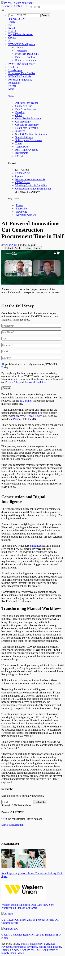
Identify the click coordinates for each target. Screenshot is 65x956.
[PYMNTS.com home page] (17, 2)
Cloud (18, 115)
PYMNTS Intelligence (21, 44)
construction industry (49, 946)
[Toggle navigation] (2, 10)
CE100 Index (22, 182)
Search (45, 15)
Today (11, 21)
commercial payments (25, 946)
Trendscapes (21, 50)
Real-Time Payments (26, 149)
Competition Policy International (33, 188)
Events (12, 85)
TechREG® (21, 146)
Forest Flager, (34, 415)
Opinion (19, 176)
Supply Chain (8, 952)
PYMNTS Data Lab (25, 57)
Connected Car (23, 105)
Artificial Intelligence (26, 102)
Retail (11, 28)
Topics (11, 96)
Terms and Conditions (35, 382)
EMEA (19, 155)
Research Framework (25, 60)
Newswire (7, 6)
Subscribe (21, 208)
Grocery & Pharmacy (27, 124)
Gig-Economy (23, 121)
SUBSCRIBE (20, 6)
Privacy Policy (12, 382)
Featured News (9, 949)
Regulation (14, 82)
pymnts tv (52, 949)
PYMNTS (11, 244)
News (22, 949)
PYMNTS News (36, 949)
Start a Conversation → (14, 824)
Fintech (12, 31)
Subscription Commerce (28, 140)
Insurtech (20, 130)
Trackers (19, 47)
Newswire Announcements (30, 179)
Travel (18, 143)
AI (9, 40)
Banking (20, 112)
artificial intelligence (31, 943)
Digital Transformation (20, 34)
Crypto (12, 37)
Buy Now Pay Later (26, 109)
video (21, 952)
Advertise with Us (26, 214)
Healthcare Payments (26, 127)
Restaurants (21, 152)
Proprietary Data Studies (27, 54)
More (11, 88)
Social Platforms (24, 137)
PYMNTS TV (16, 18)
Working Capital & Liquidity (31, 185)
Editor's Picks (22, 172)
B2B (11, 24)
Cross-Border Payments (28, 118)
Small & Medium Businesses (31, 134)
